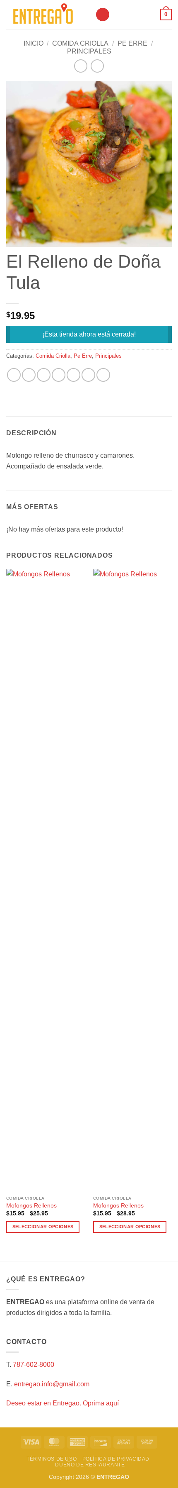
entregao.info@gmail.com (51, 1384)
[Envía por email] (58, 375)
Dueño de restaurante (90, 1465)
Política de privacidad (115, 1459)
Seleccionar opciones (43, 1226)
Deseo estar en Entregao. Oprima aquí (62, 1403)
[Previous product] (97, 65)
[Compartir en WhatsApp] (14, 375)
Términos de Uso (51, 1459)
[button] (102, 15)
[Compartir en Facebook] (29, 375)
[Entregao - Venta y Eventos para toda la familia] (47, 14)
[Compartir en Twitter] (44, 375)
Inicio (33, 43)
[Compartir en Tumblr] (103, 375)
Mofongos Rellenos (31, 1206)
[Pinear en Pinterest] (73, 375)
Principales (89, 51)
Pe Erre (132, 43)
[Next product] (80, 65)
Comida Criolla (80, 43)
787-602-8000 (33, 1364)
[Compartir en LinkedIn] (88, 375)
